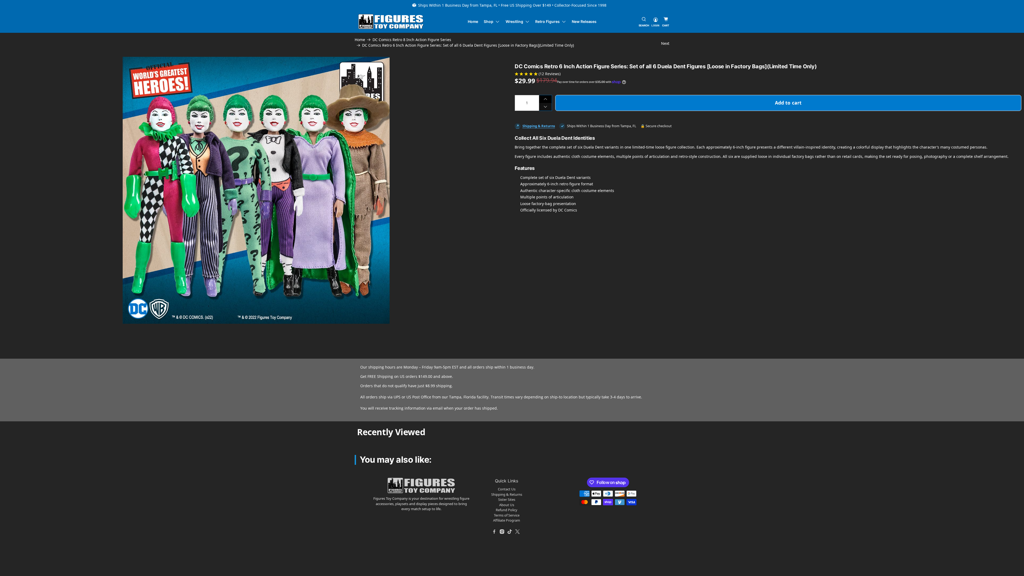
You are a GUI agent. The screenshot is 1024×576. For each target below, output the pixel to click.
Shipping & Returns (538, 125)
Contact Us (506, 489)
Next (665, 43)
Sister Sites (506, 499)
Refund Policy (506, 509)
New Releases (584, 21)
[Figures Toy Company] (391, 21)
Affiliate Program (506, 520)
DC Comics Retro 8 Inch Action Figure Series (412, 40)
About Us (506, 504)
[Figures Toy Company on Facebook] (494, 532)
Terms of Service (506, 515)
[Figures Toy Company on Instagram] (502, 532)
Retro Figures (547, 21)
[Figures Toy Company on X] (517, 532)
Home (473, 21)
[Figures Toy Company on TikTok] (510, 532)
